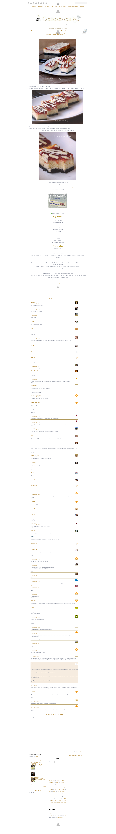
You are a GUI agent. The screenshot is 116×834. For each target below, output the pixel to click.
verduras (57, 805)
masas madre (64, 793)
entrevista (56, 789)
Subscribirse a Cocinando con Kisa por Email (75, 755)
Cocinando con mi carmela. (35, 783)
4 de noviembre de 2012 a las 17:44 (35, 436)
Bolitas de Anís (34, 593)
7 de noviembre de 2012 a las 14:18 (35, 633)
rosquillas (51, 804)
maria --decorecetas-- (35, 508)
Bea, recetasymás (34, 585)
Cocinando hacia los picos (35, 370)
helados (50, 791)
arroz (58, 780)
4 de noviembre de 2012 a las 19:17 (35, 473)
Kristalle (32, 345)
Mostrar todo (44, 786)
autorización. (84, 824)
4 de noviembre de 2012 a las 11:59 (35, 338)
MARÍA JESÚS (34, 579)
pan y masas (58, 796)
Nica (32, 308)
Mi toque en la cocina (35, 455)
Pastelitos (33, 357)
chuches (57, 784)
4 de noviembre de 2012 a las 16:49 (35, 422)
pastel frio (52, 798)
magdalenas (59, 793)
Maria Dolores (33, 641)
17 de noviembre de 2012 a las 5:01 (35, 692)
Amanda (32, 314)
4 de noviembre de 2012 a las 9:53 (35, 303)
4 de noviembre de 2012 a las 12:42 (35, 353)
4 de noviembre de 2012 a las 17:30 (35, 429)
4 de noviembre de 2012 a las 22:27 (35, 524)
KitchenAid (47, 6)
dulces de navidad (63, 785)
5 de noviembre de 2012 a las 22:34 (35, 594)
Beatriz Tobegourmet (35, 626)
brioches (62, 782)
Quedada (58, 802)
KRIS (32, 564)
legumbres (54, 793)
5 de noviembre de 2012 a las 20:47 (35, 587)
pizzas (52, 800)
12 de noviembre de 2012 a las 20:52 (35, 656)
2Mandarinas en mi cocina (35, 777)
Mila (32, 435)
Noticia (52, 796)
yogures (61, 805)
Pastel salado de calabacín (38, 765)
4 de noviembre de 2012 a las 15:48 (35, 386)
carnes (51, 784)
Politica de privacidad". (60, 817)
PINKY (32, 321)
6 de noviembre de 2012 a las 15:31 (35, 601)
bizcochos (51, 782)
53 (85, 30)
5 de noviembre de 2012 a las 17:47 (35, 565)
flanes (59, 789)
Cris (32, 616)
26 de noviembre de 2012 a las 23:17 (35, 707)
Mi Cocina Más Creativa (35, 402)
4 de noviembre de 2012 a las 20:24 (35, 494)
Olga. (36, 824)
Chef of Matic (54, 6)
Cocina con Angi (34, 385)
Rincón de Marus (34, 485)
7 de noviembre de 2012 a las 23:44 (35, 643)
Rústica (32, 771)
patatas (57, 798)
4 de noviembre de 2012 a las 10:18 (35, 309)
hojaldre (54, 791)
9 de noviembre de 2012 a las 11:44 (35, 650)
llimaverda (33, 302)
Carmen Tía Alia (34, 549)
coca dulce (60, 784)
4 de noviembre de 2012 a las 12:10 (35, 347)
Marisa (32, 492)
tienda (62, 804)
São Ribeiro (33, 428)
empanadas (53, 787)
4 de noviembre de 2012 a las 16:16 (35, 396)
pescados (64, 798)
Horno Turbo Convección (73, 6)
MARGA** (33, 479)
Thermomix (34, 6)
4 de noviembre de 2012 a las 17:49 (35, 444)
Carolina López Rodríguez (36, 395)
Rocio (32, 351)
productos (64, 800)
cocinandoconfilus (34, 632)
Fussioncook (40, 6)
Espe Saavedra (33, 649)
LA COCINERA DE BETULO (36, 378)
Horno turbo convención (61, 791)
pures (55, 802)
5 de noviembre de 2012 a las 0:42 (35, 537)
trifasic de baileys (34, 543)
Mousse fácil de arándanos (34, 763)
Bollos (57, 782)
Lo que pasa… (33, 691)
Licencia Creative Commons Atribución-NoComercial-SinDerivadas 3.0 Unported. (56, 813)
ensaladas (58, 787)
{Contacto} (82, 6)
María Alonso (33, 600)
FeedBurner (59, 760)
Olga (32, 663)
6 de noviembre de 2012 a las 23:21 (35, 617)
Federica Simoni (34, 364)
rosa (32, 442)
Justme (32, 607)
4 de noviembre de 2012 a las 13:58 (35, 366)
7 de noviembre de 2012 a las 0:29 (35, 627)
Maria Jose (33, 530)
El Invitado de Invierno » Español (36, 762)
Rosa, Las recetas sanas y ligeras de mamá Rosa (39, 574)
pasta (65, 796)
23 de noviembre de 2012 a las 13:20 (35, 701)
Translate (36, 756)
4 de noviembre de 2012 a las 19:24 (35, 481)
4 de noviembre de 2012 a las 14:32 (35, 379)
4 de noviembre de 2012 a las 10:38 (35, 315)
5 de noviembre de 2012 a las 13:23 (35, 559)
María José (33, 514)
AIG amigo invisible (52, 780)
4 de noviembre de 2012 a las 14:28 (35, 372)
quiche (62, 802)
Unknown (33, 501)
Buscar (85, 2)
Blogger (81, 751)
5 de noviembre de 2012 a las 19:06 (35, 581)
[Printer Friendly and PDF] (58, 288)
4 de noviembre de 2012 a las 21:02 (35, 510)
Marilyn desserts (34, 415)
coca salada (65, 784)
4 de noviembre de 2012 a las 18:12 (35, 456)
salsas (55, 804)
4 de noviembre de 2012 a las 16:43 (35, 403)
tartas (58, 804)
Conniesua (33, 706)
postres (56, 800)
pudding (52, 802)
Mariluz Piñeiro (34, 558)
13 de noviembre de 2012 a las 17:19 (35, 685)
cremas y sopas (56, 785)
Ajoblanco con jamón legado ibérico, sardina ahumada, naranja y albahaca (40, 779)
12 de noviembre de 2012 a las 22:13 (35, 665)
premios (60, 800)
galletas (63, 789)
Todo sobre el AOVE (33, 784)
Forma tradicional (62, 6)
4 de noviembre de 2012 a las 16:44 (35, 416)
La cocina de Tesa (70, 187)
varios (54, 805)
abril (32, 700)
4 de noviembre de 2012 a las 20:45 (35, 502)
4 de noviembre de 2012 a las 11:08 (35, 322)
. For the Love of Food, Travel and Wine (37, 764)
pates (60, 798)
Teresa (32, 328)
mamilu (32, 472)
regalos (65, 802)
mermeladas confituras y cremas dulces (57, 794)
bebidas (63, 780)
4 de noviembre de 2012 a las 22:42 (35, 531)
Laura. (32, 337)
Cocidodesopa (33, 462)
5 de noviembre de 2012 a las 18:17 (35, 575)
